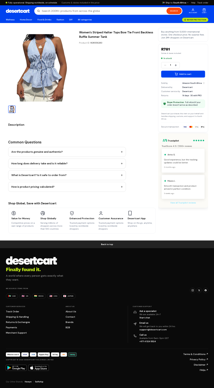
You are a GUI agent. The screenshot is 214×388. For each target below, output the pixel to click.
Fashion (60, 19)
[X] (199, 290)
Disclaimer (201, 364)
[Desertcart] (18, 11)
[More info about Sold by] (203, 83)
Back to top (107, 244)
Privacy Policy (199, 359)
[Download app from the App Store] (38, 368)
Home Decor (26, 19)
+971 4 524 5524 (147, 341)
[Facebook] (205, 290)
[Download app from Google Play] (16, 368)
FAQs (204, 370)
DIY (71, 19)
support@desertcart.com (153, 329)
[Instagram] (192, 290)
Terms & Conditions (195, 354)
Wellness (10, 19)
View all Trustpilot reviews (183, 202)
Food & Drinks (44, 19)
